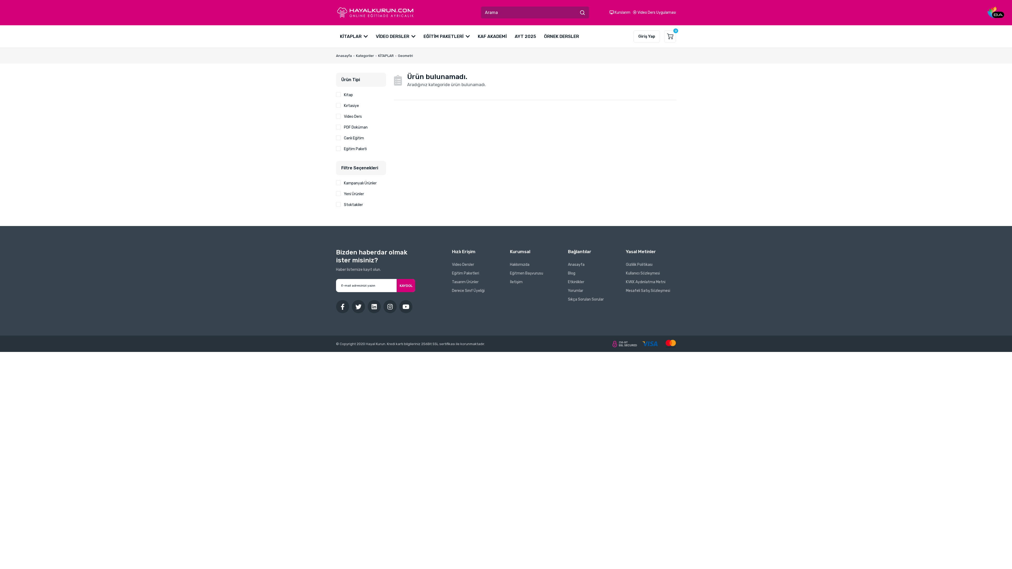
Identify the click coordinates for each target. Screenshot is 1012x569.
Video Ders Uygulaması (656, 12)
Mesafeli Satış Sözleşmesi (648, 290)
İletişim (516, 282)
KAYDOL (406, 286)
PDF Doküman (356, 127)
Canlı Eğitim (354, 138)
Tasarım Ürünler (465, 282)
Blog (571, 273)
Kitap (348, 95)
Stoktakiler (353, 205)
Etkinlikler (576, 282)
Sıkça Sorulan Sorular (586, 299)
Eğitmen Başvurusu (526, 273)
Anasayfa (576, 264)
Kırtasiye (351, 106)
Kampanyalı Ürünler (360, 183)
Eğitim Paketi (355, 149)
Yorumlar (575, 290)
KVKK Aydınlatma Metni (645, 282)
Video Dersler (463, 264)
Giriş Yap (646, 36)
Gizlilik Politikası (639, 264)
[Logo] (375, 12)
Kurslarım (622, 12)
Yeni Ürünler (354, 194)
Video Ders (353, 116)
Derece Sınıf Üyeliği (468, 290)
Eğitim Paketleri (465, 273)
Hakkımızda (519, 264)
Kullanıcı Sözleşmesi (643, 273)
